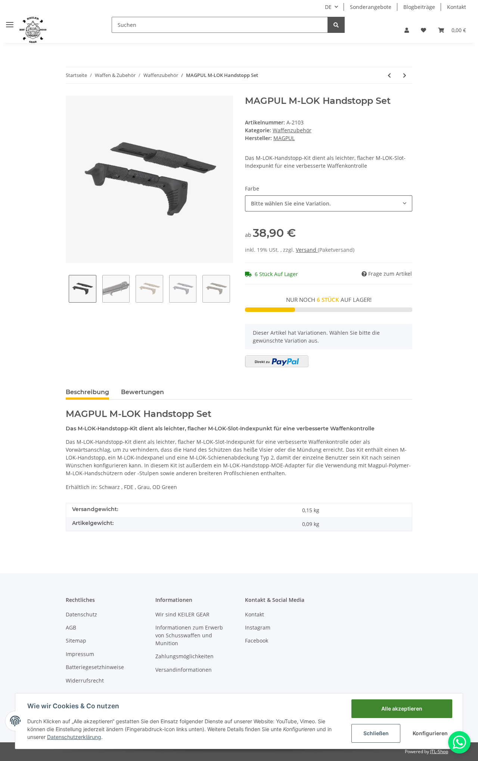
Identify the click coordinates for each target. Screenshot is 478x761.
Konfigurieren (430, 733)
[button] (406, 30)
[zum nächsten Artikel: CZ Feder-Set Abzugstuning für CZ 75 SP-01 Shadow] (404, 75)
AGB (71, 627)
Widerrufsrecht (85, 680)
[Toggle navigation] (9, 21)
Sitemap (76, 640)
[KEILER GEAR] (32, 30)
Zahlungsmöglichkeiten (184, 656)
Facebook (256, 640)
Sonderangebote (370, 6)
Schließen (376, 733)
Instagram (257, 627)
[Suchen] (336, 25)
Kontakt (456, 6)
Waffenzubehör (292, 130)
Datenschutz (81, 614)
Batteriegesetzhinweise (95, 667)
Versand (307, 249)
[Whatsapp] (459, 742)
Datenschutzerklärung (74, 737)
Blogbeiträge (419, 6)
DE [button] (328, 6)
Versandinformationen (183, 669)
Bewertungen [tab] (142, 392)
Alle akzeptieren (401, 708)
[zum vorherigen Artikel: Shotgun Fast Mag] (389, 75)
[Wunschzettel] (423, 30)
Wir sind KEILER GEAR (182, 614)
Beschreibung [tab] (87, 392)
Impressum (80, 654)
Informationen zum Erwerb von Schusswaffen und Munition (189, 635)
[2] (276, 361)
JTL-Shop (439, 751)
